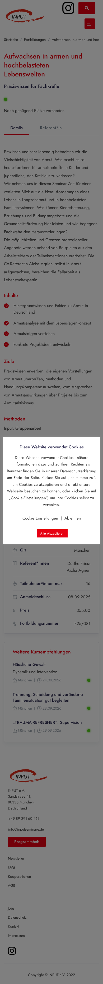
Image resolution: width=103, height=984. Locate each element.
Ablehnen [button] (72, 518)
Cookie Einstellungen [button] (40, 518)
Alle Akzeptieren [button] (52, 533)
